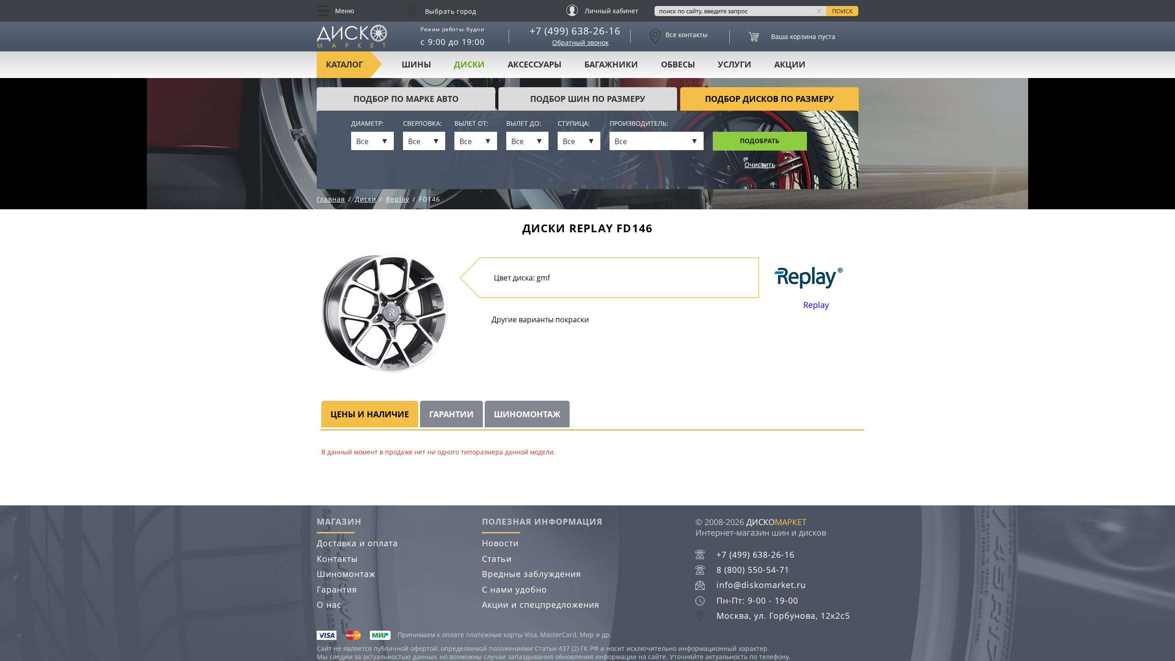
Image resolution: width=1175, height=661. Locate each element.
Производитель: (639, 124)
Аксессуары (534, 64)
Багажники (611, 64)
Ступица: (574, 124)
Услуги (734, 64)
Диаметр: (367, 124)
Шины (416, 64)
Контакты (337, 558)
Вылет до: (523, 124)
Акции (790, 64)
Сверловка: (422, 124)
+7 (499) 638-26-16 (575, 30)
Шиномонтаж (346, 573)
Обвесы (678, 64)
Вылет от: (471, 124)
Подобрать (759, 140)
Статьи (497, 558)
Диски (469, 64)
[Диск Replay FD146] (384, 313)
